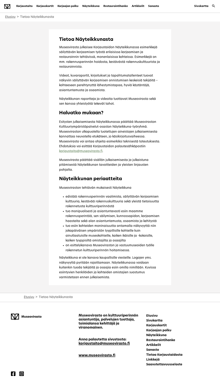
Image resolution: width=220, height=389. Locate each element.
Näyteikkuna (91, 6)
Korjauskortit (45, 6)
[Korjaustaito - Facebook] (13, 374)
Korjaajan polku (67, 6)
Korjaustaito (24, 6)
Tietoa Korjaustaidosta (164, 355)
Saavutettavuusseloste (164, 364)
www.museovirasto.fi (97, 355)
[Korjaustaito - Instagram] (21, 374)
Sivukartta (201, 6)
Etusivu (10, 17)
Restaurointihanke (115, 6)
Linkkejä (153, 359)
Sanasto (153, 6)
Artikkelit (138, 6)
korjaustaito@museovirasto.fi (80, 151)
